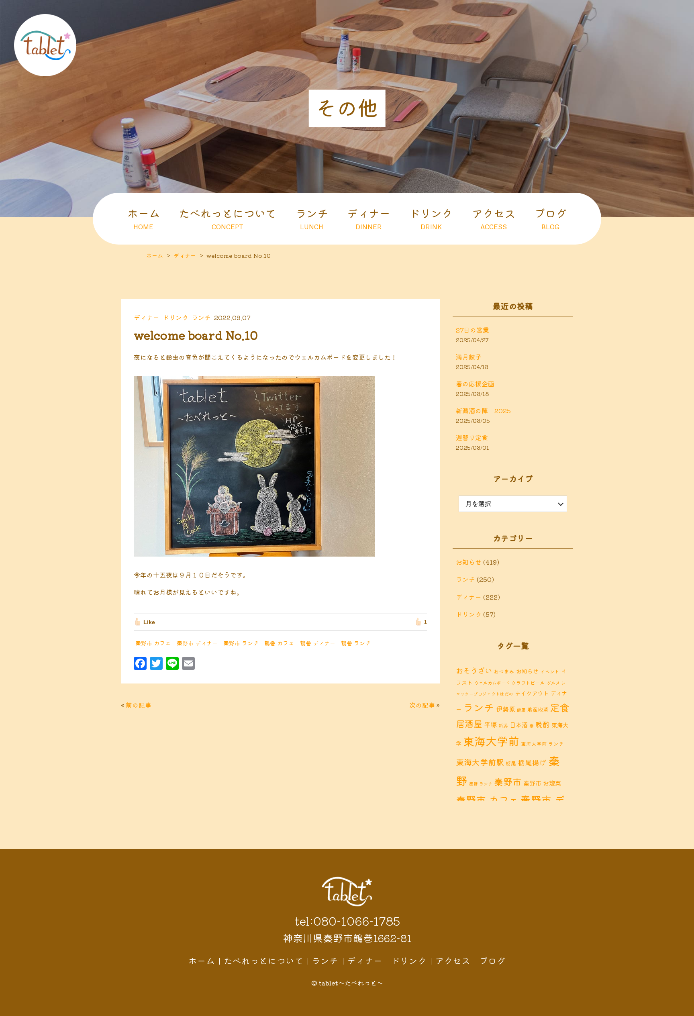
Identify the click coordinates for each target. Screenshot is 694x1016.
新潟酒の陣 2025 (483, 410)
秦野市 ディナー (197, 643)
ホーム (143, 218)
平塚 (490, 724)
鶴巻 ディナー (317, 643)
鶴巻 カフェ (279, 643)
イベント (549, 671)
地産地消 (537, 709)
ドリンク (431, 218)
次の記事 (422, 705)
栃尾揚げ (532, 762)
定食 (559, 707)
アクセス (493, 218)
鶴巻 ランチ (356, 643)
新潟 (503, 725)
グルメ (553, 682)
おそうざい (474, 670)
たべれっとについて (227, 218)
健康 (521, 710)
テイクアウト (532, 693)
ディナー (368, 218)
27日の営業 (472, 330)
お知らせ (469, 562)
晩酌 (542, 724)
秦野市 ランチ (241, 643)
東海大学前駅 (480, 762)
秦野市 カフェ (153, 643)
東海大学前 (491, 740)
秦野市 (508, 781)
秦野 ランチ (480, 784)
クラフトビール (528, 682)
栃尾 (511, 763)
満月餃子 (469, 356)
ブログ (550, 218)
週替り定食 (472, 437)
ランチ (312, 218)
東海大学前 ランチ (542, 743)
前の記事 (138, 705)
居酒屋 (469, 723)
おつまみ (504, 671)
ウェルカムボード (492, 682)
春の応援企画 (475, 383)
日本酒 (519, 724)
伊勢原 (505, 709)
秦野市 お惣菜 (542, 782)
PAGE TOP (682, 1008)
